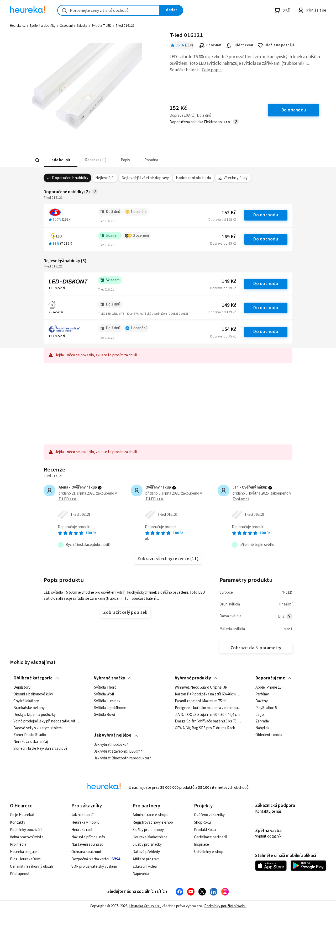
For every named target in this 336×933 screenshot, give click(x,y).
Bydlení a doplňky (42, 25)
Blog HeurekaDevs (25, 859)
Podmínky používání (26, 830)
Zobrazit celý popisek (125, 612)
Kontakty (17, 822)
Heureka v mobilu (85, 822)
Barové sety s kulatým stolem (37, 728)
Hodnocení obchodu (193, 178)
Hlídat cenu (243, 45)
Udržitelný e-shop (208, 852)
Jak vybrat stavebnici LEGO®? (118, 751)
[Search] (37, 160)
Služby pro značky (147, 844)
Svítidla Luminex (107, 701)
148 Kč (229, 281)
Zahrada (262, 721)
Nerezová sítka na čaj (30, 741)
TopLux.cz (241, 499)
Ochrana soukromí (86, 852)
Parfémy (262, 694)
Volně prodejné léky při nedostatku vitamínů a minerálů (47, 721)
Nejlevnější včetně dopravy (145, 178)
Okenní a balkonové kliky (33, 694)
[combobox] (108, 10)
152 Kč (229, 212)
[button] (60, 160)
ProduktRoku (205, 830)
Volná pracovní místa (26, 837)
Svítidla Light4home (110, 707)
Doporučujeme (270, 678)
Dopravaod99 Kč (223, 288)
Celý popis (212, 70)
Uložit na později (279, 45)
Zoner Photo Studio (29, 735)
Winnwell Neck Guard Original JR (201, 687)
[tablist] (143, 160)
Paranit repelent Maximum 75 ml (200, 701)
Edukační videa (145, 866)
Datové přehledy (146, 852)
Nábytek (262, 728)
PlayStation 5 (266, 707)
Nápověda (141, 874)
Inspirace (201, 844)
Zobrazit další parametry (255, 648)
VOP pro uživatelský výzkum (94, 866)
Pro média (18, 844)
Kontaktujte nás (268, 811)
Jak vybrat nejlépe (112, 735)
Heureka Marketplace (150, 837)
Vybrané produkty (193, 678)
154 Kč (229, 329)
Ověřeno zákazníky (209, 815)
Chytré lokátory (26, 701)
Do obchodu (265, 215)
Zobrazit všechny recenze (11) (167, 559)
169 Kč (229, 236)
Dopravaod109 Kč (222, 312)
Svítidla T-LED (101, 25)
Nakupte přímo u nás (88, 837)
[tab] (60, 160)
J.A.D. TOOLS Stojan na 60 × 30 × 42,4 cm (207, 714)
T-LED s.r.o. (68, 499)
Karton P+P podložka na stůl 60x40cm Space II (208, 694)
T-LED (287, 592)
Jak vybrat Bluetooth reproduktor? (122, 758)
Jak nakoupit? (82, 815)
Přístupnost (20, 874)
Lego (259, 714)
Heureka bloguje (23, 852)
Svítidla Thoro (105, 687)
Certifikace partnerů (210, 837)
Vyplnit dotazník (268, 836)
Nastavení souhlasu (87, 844)
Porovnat (214, 45)
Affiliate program (146, 859)
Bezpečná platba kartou (91, 859)
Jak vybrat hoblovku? (111, 744)
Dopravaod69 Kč (223, 243)
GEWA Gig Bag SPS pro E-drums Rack (205, 728)
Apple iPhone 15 (268, 687)
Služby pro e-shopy (148, 830)
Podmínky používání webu (225, 906)
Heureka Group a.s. (144, 906)
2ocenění (141, 235)
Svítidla (82, 25)
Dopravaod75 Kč (223, 336)
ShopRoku (202, 822)
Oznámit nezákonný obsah (31, 866)
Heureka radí (81, 830)
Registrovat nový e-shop (153, 822)
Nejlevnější (104, 178)
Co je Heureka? (22, 815)
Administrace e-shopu (151, 815)
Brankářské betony (29, 707)
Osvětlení (66, 25)
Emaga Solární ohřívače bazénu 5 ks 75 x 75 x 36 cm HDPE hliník (208, 721)
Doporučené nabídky (70, 178)
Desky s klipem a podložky (34, 714)
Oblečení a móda (268, 735)
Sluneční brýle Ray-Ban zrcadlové (40, 748)
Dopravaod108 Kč (222, 219)
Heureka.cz (17, 25)
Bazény (261, 701)
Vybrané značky (109, 678)
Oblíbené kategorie (32, 678)
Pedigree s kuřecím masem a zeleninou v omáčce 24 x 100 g (208, 707)
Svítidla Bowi (104, 714)
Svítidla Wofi (104, 694)
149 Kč (229, 305)
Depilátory (21, 687)
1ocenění (138, 212)
